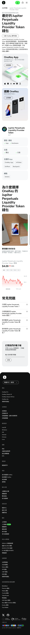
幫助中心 (4, 507)
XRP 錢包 (4, 569)
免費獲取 (8, 65)
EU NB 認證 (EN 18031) (8, 550)
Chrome (4, 437)
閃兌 (3, 448)
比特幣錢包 (5, 562)
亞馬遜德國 (5, 418)
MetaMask (5, 586)
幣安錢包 (4, 598)
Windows (4, 429)
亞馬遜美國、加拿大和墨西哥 (9, 415)
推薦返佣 (4, 493)
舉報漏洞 (4, 553)
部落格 (4, 482)
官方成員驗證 (5, 534)
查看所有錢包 (5, 576)
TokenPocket (5, 595)
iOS (3, 432)
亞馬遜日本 (5, 413)
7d (7, 270)
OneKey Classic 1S (7, 394)
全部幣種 (4, 8)
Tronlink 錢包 (5, 593)
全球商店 (4, 411)
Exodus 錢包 (5, 605)
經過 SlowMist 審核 (7, 545)
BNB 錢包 (4, 574)
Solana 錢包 (5, 567)
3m (15, 270)
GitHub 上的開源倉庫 (7, 543)
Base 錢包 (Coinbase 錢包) (9, 602)
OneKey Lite (5, 399)
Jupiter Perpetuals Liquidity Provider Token (18, 8)
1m (11, 270)
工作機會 (4, 524)
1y (18, 270)
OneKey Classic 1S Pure (8, 396)
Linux (3, 439)
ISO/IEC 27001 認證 (7, 548)
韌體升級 (4, 512)
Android (4, 434)
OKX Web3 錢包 (6, 600)
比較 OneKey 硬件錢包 (10, 36)
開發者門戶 (5, 465)
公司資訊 (4, 522)
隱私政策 (4, 529)
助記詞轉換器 (5, 453)
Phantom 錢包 (5, 588)
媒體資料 (4, 526)
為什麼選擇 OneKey (7, 474)
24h (4, 270)
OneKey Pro (5, 392)
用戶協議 (4, 531)
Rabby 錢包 (5, 590)
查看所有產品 (5, 401)
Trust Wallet (5, 607)
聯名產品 (4, 496)
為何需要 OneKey (6, 477)
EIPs (3, 456)
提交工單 (4, 510)
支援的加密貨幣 (6, 451)
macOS (4, 427)
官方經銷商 (5, 498)
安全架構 (4, 479)
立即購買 (8, 98)
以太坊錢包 (5, 564)
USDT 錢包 (5, 571)
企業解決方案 (5, 491)
